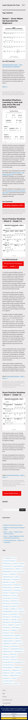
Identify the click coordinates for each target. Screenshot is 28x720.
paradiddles (14, 630)
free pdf (8, 94)
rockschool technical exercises (17, 648)
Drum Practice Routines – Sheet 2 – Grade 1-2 (13, 220)
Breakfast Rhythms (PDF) (13, 205)
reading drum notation (8, 640)
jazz (4, 624)
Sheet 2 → (5, 86)
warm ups (16, 683)
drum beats (15, 93)
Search (22, 509)
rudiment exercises (18, 651)
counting (17, 576)
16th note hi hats (7, 563)
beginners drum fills (7, 571)
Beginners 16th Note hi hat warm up (13, 525)
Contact (4, 696)
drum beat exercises (11, 382)
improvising (5, 385)
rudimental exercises (8, 651)
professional (18, 635)
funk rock (21, 611)
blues (16, 571)
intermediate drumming (17, 622)
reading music (12, 212)
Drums (12, 209)
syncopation (19, 672)
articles (21, 563)
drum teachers (14, 600)
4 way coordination (7, 558)
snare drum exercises (19, 94)
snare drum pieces (19, 662)
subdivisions (6, 672)
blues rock (22, 571)
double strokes (6, 582)
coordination (13, 574)
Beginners (13, 91)
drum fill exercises (7, 590)
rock (20, 643)
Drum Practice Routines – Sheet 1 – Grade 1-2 (13, 393)
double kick (16, 579)
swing (13, 672)
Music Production (16, 627)
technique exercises (14, 675)
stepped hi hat (18, 667)
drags (13, 582)
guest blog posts (14, 614)
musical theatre (7, 627)
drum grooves (14, 592)
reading (17, 638)
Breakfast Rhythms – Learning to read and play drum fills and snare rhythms (12, 103)
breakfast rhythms (19, 209)
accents (16, 381)
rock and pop (6, 646)
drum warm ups (16, 603)
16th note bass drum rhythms (9, 560)
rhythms (12, 94)
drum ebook (17, 587)
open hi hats (6, 630)
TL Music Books (6, 703)
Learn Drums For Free (11, 5)
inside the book (6, 622)
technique (5, 675)
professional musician (8, 638)
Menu (23, 5)
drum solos (16, 598)
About (4, 690)
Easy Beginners (19, 91)
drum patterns (6, 595)
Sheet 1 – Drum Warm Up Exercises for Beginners (12, 20)
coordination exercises (8, 576)
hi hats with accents (16, 616)
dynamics (14, 606)
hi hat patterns (6, 616)
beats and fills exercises (7, 93)
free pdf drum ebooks (8, 611)
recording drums (7, 643)
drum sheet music (7, 598)
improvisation (17, 384)
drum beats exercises (8, 587)
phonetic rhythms (17, 210)
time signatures (7, 678)
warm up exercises (7, 683)
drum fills (20, 93)
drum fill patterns (18, 590)
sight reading (22, 212)
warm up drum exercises (8, 680)
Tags (3, 693)
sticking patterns (16, 670)
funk (16, 611)
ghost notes (6, 614)
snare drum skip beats (8, 667)
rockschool (6, 648)
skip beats (14, 656)
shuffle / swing (13, 654)
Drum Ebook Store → (12, 493)
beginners (18, 568)
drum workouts (6, 606)
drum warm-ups (7, 603)
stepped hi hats (12, 387)
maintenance (11, 624)
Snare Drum (5, 213)
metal (18, 624)
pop (12, 632)
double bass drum (7, 579)
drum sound (6, 600)
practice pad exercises (8, 635)
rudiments (14, 385)
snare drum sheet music (8, 664)
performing (6, 632)
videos (14, 678)
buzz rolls (5, 574)
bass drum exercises (7, 566)
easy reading (10, 210)
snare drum (10, 213)
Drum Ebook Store (7, 700)
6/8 (15, 558)
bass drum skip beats (18, 566)
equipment (14, 608)
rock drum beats (15, 646)
